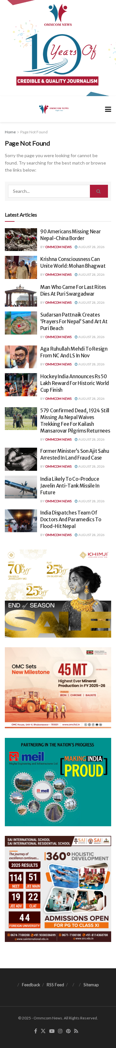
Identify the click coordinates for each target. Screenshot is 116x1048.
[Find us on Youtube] (51, 1031)
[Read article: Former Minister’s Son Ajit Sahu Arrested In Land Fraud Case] (21, 459)
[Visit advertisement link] (58, 48)
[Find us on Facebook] (35, 1031)
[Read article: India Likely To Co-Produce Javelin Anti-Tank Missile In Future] (21, 487)
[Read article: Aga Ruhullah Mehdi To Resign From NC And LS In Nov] (21, 357)
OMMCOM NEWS (58, 247)
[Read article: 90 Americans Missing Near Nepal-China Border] (21, 239)
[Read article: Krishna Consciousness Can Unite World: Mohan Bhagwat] (21, 267)
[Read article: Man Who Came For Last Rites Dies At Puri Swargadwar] (21, 295)
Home (10, 132)
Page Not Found (34, 132)
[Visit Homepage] (53, 109)
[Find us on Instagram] (60, 1031)
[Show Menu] (108, 109)
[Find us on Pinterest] (68, 1031)
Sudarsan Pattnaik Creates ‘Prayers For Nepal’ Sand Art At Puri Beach (74, 321)
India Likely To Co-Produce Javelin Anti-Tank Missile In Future (70, 486)
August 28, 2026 (91, 247)
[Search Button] (99, 191)
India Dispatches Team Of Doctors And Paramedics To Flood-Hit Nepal (70, 519)
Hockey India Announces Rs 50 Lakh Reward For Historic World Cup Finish (74, 383)
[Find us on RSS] (76, 1031)
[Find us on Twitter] (43, 1031)
